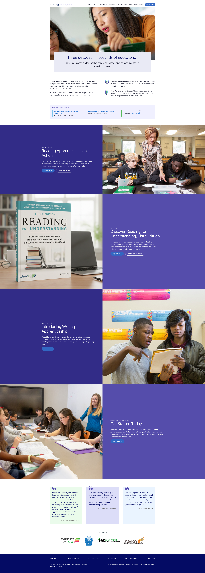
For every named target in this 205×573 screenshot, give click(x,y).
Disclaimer (144, 564)
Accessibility (151, 564)
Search (141, 4)
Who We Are (91, 4)
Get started (136, 113)
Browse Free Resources (135, 253)
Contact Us (150, 558)
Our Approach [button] (101, 4)
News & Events (133, 4)
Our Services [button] (113, 4)
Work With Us (117, 441)
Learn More (47, 349)
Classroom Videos (64, 170)
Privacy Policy (135, 564)
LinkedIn (128, 564)
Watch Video (48, 170)
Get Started (150, 4)
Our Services (93, 558)
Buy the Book (117, 253)
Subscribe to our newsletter (116, 564)
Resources (124, 4)
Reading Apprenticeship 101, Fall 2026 (101, 111)
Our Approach (74, 558)
